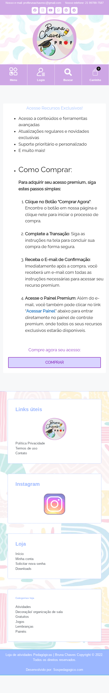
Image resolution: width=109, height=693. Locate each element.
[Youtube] (50, 10)
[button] (13, 72)
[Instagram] (43, 10)
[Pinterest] (66, 10)
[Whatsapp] (58, 10)
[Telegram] (74, 10)
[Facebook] (35, 10)
